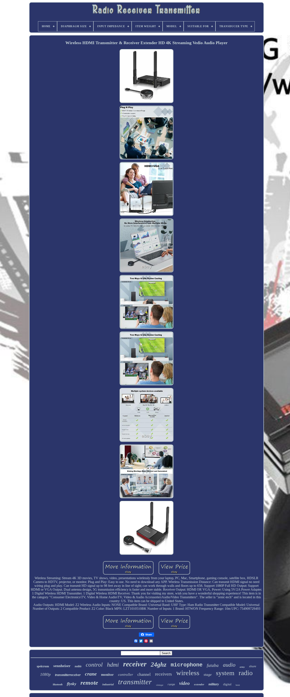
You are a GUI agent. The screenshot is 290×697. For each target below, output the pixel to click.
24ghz (158, 664)
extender (199, 684)
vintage (159, 685)
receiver (134, 664)
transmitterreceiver (68, 675)
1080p (45, 674)
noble (78, 666)
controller (125, 675)
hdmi (113, 664)
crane (91, 674)
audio (229, 665)
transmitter (135, 682)
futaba (213, 665)
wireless (187, 673)
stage (208, 674)
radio (246, 673)
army (242, 667)
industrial (108, 684)
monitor (107, 675)
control (94, 665)
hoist (238, 685)
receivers (163, 674)
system (225, 673)
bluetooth (58, 684)
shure (252, 666)
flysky (71, 684)
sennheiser (61, 666)
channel (144, 674)
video (184, 683)
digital (227, 684)
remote (89, 682)
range (171, 684)
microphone (187, 665)
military (213, 684)
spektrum (43, 666)
